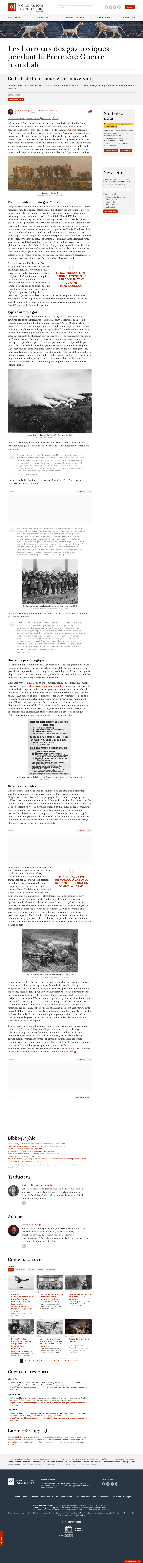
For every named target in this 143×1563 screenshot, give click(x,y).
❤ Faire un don (16, 99)
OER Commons (105, 1462)
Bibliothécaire (112, 204)
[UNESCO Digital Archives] (71, 1531)
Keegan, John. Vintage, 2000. (25, 1149)
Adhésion (126, 150)
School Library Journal (125, 1462)
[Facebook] (104, 1485)
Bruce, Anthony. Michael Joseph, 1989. (38, 1144)
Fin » (76, 1360)
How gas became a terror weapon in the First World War (28, 1146)
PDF (54, 118)
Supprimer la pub (84, 491)
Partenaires (103, 1497)
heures (19, 339)
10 (59, 1360)
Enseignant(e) (111, 200)
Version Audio (33, 118)
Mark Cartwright (24, 111)
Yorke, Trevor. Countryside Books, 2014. (25, 1161)
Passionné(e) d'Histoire (115, 197)
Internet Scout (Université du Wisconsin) (48, 1462)
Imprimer (45, 118)
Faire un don (111, 150)
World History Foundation (44, 1505)
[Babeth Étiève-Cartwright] (24, 1203)
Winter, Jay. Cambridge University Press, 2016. (49, 1159)
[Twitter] (108, 1485)
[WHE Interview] (24, 1246)
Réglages (127, 1497)
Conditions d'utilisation (86, 1497)
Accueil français (16, 17)
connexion (128, 17)
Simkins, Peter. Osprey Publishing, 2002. (31, 1151)
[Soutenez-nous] (1, 1538)
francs (82, 123)
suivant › (66, 1360)
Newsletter (45, 1497)
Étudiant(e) (110, 202)
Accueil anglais (44, 17)
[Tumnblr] (113, 1485)
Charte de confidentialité (63, 1497)
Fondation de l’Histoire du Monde (46, 1510)
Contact (34, 1497)
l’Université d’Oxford (76, 1459)
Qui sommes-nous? (73, 17)
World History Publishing (45, 1508)
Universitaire (111, 207)
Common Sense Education (19, 1462)
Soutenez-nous (103, 17)
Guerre (72, 130)
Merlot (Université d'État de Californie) (82, 1462)
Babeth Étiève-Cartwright (48, 111)
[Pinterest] (117, 1485)
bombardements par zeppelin (46, 686)
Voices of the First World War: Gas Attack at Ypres (26, 1154)
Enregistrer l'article (16, 118)
